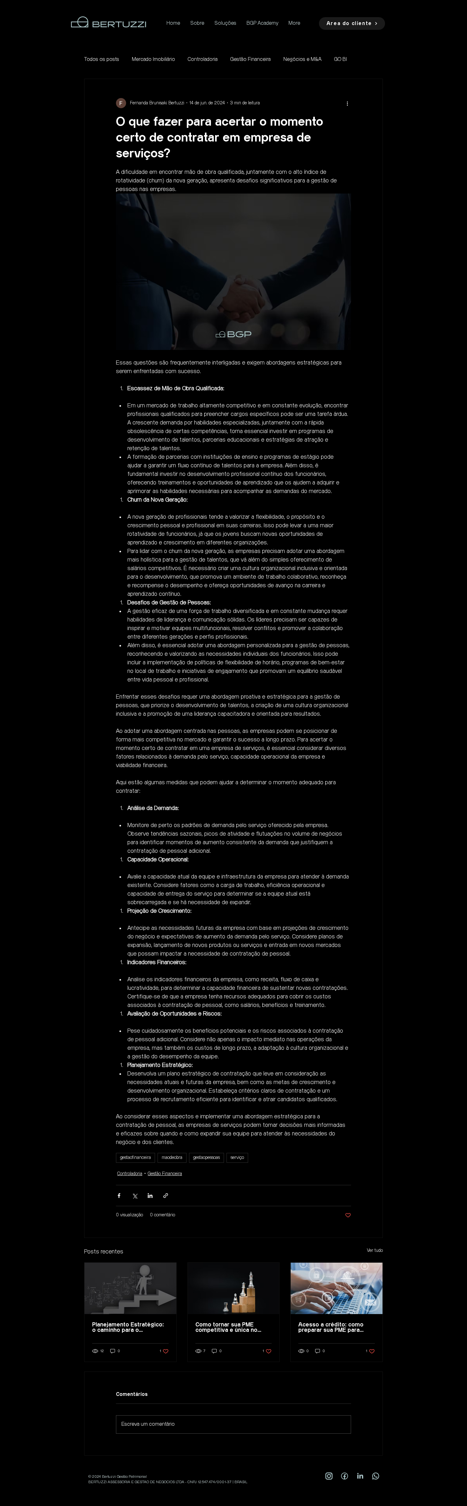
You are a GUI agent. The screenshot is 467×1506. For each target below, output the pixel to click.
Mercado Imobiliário (153, 59)
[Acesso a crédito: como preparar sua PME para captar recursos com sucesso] (336, 1288)
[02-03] (344, 1476)
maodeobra (172, 1157)
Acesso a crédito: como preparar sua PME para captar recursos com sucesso (330, 1327)
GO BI (340, 59)
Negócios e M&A (302, 59)
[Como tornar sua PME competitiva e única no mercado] (234, 1288)
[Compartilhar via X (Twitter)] (135, 1196)
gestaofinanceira (135, 1157)
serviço (237, 1157)
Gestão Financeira (250, 59)
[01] (360, 1476)
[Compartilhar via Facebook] (119, 1196)
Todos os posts (101, 59)
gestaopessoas (206, 1157)
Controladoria (203, 59)
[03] (375, 1476)
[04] (329, 1476)
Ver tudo (375, 1250)
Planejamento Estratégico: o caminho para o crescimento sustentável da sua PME (130, 1327)
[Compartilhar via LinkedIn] (150, 1196)
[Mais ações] (347, 103)
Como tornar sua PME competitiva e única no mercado (226, 1327)
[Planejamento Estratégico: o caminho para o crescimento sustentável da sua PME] (130, 1288)
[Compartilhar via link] (166, 1196)
